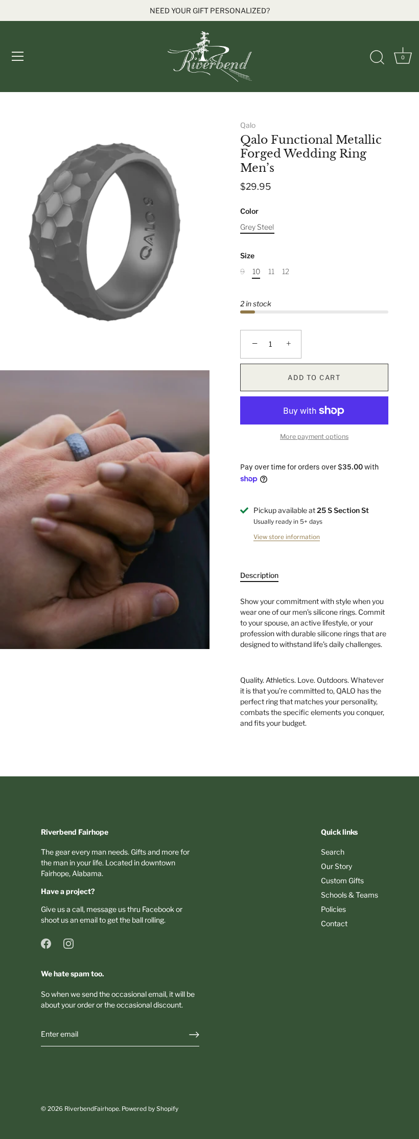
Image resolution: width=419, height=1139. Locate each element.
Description (259, 575)
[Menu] (18, 56)
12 (285, 271)
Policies (333, 909)
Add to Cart (314, 377)
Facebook (158, 909)
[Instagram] (68, 943)
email (89, 919)
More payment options (314, 436)
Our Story (336, 866)
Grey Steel (257, 227)
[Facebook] (46, 943)
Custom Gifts (342, 880)
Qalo (247, 125)
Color (249, 211)
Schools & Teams (349, 894)
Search (332, 851)
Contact (334, 923)
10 (256, 271)
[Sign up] (194, 1035)
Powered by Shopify (150, 1108)
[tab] (264, 575)
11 (271, 271)
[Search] (377, 58)
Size (247, 256)
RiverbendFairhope (91, 1108)
